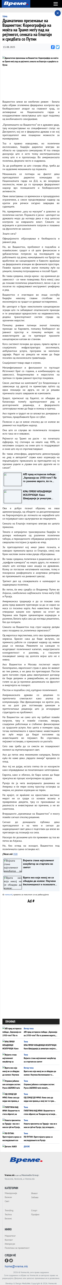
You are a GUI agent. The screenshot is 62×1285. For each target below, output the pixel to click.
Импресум (10, 1243)
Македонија (11, 1193)
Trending (9, 1210)
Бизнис (8, 1218)
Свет (7, 1201)
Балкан (8, 1197)
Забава (34, 1197)
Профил (35, 1214)
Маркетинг (10, 1235)
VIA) (15, 854)
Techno (8, 1214)
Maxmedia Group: (30, 1175)
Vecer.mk (9, 1178)
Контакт (9, 1239)
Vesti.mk (18, 1178)
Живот (34, 1193)
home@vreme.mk (16, 1266)
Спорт (34, 1210)
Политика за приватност (17, 1247)
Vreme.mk (10, 1175)
